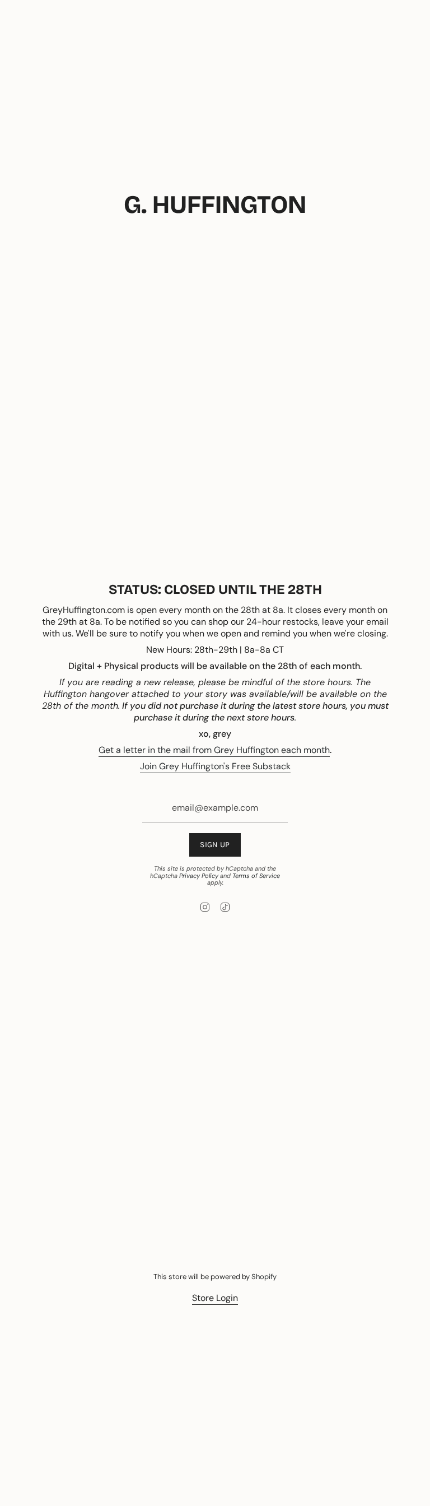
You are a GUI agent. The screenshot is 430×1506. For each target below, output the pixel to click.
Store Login (215, 1298)
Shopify (264, 1276)
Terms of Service (256, 876)
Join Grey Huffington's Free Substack (215, 766)
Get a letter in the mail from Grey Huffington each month (214, 750)
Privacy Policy (198, 876)
